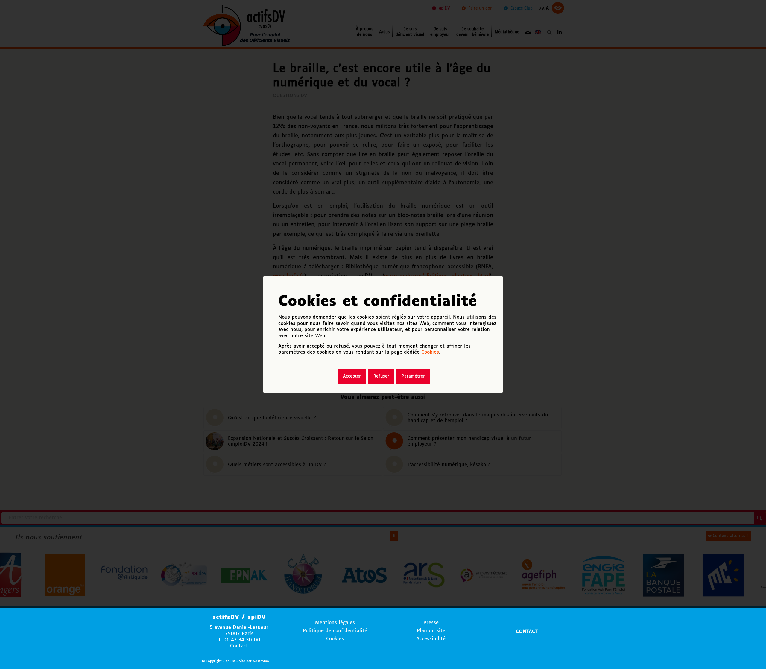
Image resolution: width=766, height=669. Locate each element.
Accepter (352, 376)
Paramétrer (413, 376)
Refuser (381, 376)
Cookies (430, 352)
